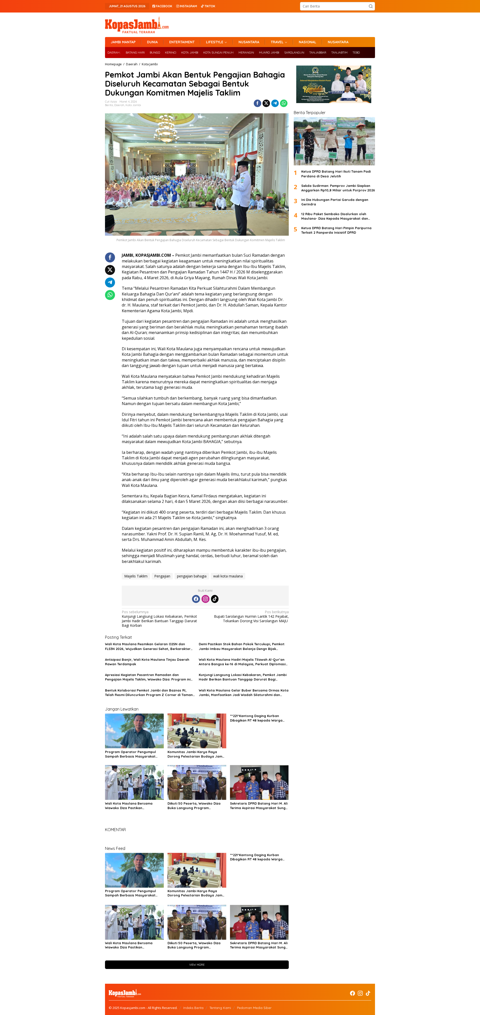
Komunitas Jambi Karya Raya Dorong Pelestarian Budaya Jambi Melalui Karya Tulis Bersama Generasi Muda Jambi (196, 754)
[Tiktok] (214, 599)
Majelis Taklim (136, 576)
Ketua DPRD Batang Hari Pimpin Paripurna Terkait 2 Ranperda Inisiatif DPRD (336, 230)
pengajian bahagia (191, 576)
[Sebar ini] (257, 103)
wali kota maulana (228, 576)
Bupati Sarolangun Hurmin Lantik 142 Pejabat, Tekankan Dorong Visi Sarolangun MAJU (251, 616)
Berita (109, 105)
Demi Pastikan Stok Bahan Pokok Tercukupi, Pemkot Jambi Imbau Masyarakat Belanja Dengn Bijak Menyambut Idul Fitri (241, 646)
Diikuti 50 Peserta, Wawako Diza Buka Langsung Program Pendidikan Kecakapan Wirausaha (196, 805)
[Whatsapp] (284, 103)
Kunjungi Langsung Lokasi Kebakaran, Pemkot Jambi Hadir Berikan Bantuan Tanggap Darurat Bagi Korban (159, 619)
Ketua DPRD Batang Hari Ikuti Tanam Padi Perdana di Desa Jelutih (336, 173)
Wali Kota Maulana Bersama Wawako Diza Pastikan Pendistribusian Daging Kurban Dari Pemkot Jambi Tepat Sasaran (133, 805)
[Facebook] (196, 599)
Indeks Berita (193, 1008)
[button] (370, 6)
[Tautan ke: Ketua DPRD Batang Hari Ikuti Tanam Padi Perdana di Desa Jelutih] (334, 141)
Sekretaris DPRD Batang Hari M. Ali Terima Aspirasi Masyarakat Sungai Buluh (259, 805)
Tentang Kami (220, 1008)
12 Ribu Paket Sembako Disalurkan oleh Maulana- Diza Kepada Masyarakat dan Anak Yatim (334, 216)
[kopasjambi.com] (137, 24)
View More (196, 964)
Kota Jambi (133, 105)
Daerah (119, 105)
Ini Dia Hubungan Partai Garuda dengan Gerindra (334, 202)
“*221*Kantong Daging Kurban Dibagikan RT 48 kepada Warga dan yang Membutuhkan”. (256, 718)
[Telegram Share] (275, 103)
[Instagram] (206, 599)
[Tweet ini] (266, 103)
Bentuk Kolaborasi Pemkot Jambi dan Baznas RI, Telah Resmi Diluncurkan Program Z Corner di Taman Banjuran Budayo (149, 692)
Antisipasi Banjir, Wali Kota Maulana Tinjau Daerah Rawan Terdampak (147, 661)
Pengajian (162, 576)
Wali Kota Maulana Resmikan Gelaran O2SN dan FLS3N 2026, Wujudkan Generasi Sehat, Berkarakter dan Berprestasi (147, 646)
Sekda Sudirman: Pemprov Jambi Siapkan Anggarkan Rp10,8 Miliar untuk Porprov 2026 (338, 188)
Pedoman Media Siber (254, 1008)
